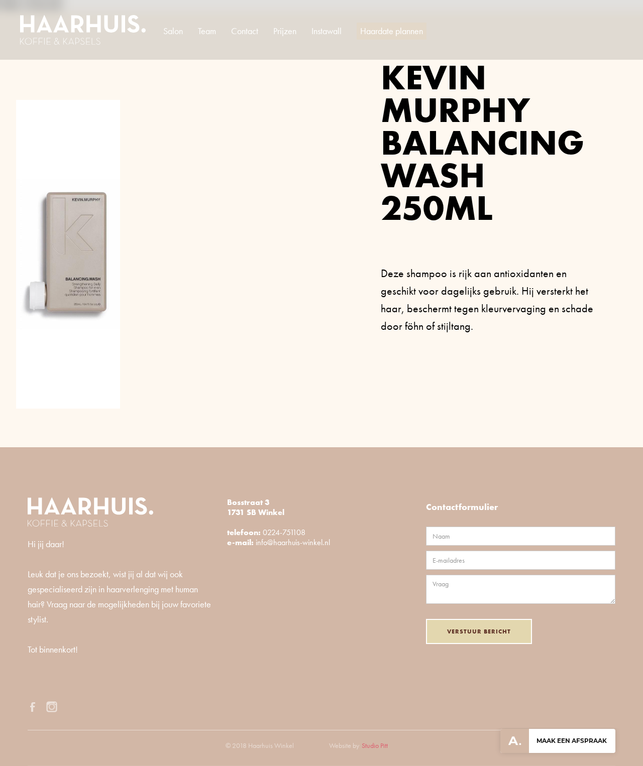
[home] (83, 30)
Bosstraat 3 (248, 502)
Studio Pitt (375, 745)
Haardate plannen (391, 31)
